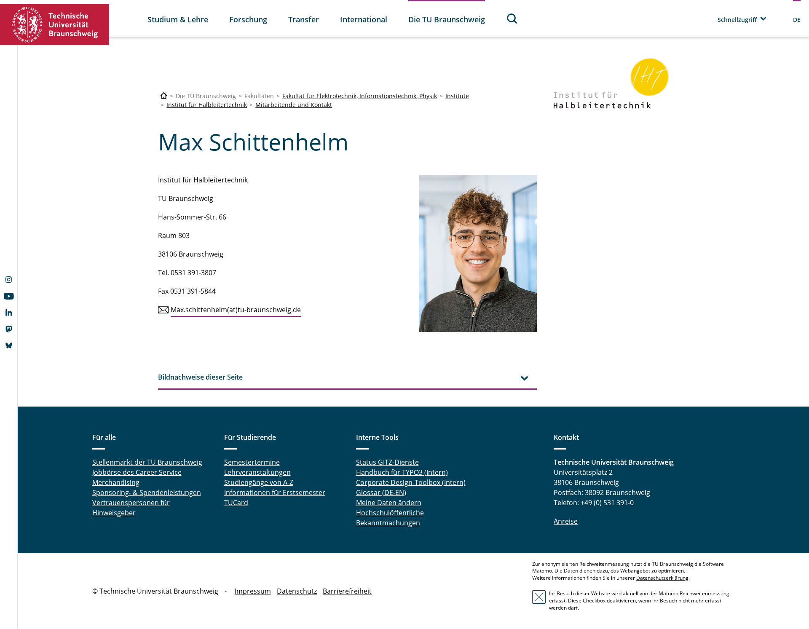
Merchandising (115, 482)
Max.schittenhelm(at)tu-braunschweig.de (236, 309)
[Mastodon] (8, 330)
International (363, 19)
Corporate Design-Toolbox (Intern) (411, 482)
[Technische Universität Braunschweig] (55, 24)
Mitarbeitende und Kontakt (293, 105)
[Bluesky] (8, 346)
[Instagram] (8, 281)
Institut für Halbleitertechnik (206, 105)
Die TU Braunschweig (446, 19)
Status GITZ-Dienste (387, 462)
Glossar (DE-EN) (381, 492)
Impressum (253, 591)
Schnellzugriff (737, 20)
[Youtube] (8, 297)
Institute (457, 96)
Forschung (248, 19)
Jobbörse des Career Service (137, 472)
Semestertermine (252, 462)
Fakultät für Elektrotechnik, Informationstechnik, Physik (359, 96)
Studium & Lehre (177, 19)
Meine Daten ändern (388, 502)
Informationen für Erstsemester (274, 492)
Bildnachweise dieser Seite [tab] (200, 377)
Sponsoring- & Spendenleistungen (146, 492)
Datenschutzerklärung (662, 577)
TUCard (236, 502)
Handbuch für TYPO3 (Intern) (402, 472)
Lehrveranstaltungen (257, 472)
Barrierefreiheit (347, 591)
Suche (512, 18)
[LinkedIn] (8, 313)
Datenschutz (297, 591)
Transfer (303, 19)
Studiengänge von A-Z (258, 482)
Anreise (566, 521)
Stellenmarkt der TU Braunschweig (147, 462)
